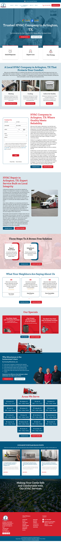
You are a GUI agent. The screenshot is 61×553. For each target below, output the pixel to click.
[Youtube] (9, 533)
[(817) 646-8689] (43, 5)
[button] (55, 5)
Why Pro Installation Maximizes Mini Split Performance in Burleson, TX (49, 464)
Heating (16, 5)
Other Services (25, 5)
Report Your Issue (11, 249)
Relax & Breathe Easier (49, 249)
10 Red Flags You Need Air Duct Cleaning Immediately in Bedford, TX (30, 464)
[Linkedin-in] (7, 533)
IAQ (20, 5)
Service (5, 133)
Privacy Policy (18, 538)
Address (5, 129)
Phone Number (6, 125)
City (19, 129)
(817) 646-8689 (47, 5)
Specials (36, 5)
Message (5, 137)
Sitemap (37, 538)
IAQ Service (49, 103)
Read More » (5, 472)
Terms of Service (24, 538)
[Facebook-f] (3, 533)
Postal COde (24, 129)
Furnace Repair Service (11, 103)
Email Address (18, 125)
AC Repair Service (30, 103)
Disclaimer (29, 538)
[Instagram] (5, 533)
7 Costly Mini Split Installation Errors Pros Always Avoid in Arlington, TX (10, 464)
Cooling (11, 5)
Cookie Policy (33, 538)
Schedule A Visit (30, 249)
